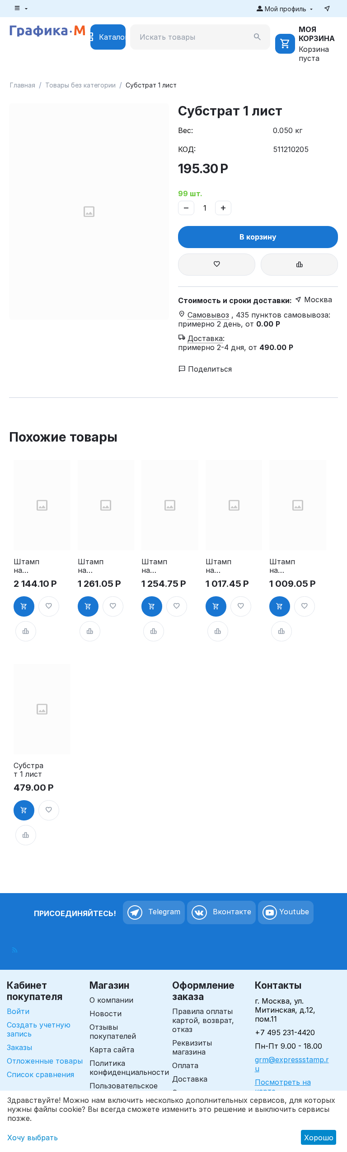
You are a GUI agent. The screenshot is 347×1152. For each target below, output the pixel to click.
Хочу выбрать (32, 1137)
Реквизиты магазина (192, 1047)
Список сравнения (40, 1074)
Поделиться (209, 368)
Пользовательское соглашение (123, 1090)
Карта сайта (111, 1049)
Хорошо (318, 1137)
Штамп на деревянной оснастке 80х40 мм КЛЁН (29, 566)
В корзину (258, 236)
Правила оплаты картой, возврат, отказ (203, 1020)
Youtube (293, 911)
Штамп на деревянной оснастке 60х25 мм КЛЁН (156, 566)
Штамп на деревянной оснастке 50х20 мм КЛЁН (221, 566)
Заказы (19, 1047)
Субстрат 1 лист (28, 770)
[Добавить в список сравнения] (299, 264)
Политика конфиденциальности (129, 1068)
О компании (111, 1000)
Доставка (189, 1078)
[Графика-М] (47, 29)
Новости (105, 1013)
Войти (18, 1011)
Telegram (163, 911)
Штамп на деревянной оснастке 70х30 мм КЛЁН (93, 566)
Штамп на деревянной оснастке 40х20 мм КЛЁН (284, 566)
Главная (22, 85)
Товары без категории (80, 85)
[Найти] (257, 37)
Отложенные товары (45, 1060)
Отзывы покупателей (112, 1032)
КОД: (187, 149)
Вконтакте (231, 911)
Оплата (185, 1065)
